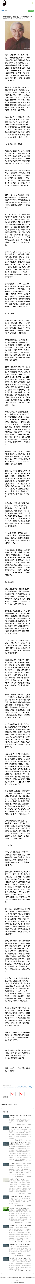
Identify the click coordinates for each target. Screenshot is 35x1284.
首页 (2, 10)
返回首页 (31, 10)
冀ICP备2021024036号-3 (17, 1282)
